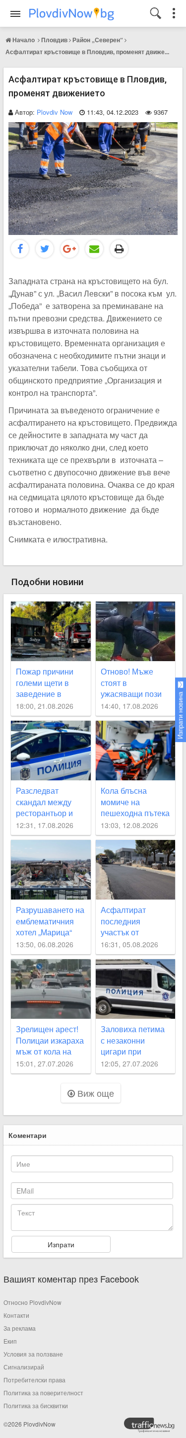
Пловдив (54, 39)
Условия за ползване (33, 1354)
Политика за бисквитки (35, 1405)
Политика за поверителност (43, 1392)
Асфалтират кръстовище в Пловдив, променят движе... (87, 51)
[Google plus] (69, 249)
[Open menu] (15, 13)
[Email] (94, 249)
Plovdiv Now (54, 112)
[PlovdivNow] (153, 1427)
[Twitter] (45, 249)
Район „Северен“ (97, 39)
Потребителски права (34, 1379)
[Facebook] (20, 249)
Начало (23, 39)
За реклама (19, 1328)
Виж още (94, 1092)
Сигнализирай (23, 1366)
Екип (10, 1341)
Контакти (16, 1315)
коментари (27, 1135)
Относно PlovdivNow (32, 1302)
